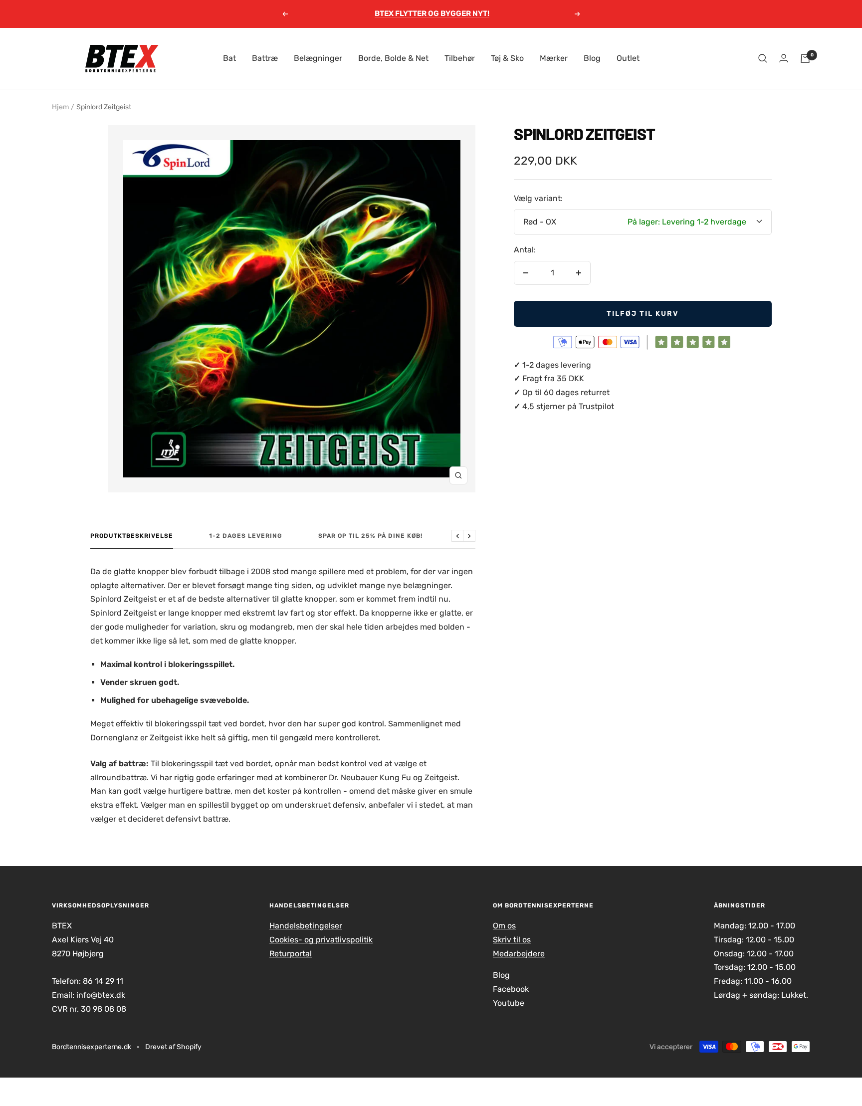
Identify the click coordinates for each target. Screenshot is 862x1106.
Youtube (508, 1003)
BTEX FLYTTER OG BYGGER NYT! (432, 13)
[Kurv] (805, 58)
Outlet (628, 58)
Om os (504, 925)
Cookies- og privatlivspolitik (321, 939)
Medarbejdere (519, 953)
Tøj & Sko (507, 58)
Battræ (265, 58)
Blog (592, 58)
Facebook (511, 989)
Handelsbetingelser (305, 925)
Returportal (290, 953)
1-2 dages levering (245, 535)
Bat (229, 58)
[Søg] (762, 58)
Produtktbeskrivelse (131, 535)
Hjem (60, 107)
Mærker (554, 58)
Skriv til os (512, 939)
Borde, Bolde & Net (393, 58)
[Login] (783, 58)
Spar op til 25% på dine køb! (370, 535)
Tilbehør (459, 58)
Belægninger (318, 58)
